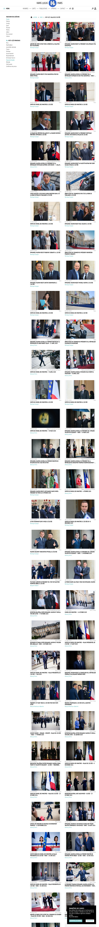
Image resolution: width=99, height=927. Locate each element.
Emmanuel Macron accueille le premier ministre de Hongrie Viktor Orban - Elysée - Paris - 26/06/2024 (79, 854)
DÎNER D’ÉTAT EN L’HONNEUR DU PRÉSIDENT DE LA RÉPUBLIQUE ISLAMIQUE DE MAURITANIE (80, 342)
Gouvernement (9, 53)
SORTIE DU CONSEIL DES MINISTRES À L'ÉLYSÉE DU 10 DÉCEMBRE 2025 (78, 522)
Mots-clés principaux (14, 40)
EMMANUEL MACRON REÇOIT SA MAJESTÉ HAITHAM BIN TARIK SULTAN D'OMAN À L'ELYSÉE (80, 164)
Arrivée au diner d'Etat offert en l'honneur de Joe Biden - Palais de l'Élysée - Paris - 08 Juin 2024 (45, 915)
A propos (53, 9)
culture (8, 36)
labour (7, 32)
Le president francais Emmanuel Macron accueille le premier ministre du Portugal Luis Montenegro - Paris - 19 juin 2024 (80, 885)
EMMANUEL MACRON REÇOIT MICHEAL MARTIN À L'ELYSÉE (79, 283)
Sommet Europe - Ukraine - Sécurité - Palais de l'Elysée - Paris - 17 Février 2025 (45, 734)
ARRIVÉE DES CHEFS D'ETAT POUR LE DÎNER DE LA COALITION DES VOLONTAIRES (44, 44)
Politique (8, 51)
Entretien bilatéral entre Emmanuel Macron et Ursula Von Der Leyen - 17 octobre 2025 (45, 613)
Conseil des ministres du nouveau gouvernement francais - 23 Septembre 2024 (43, 824)
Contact (62, 9)
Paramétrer (90, 921)
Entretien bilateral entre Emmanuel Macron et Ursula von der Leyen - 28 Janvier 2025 (80, 734)
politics (8, 30)
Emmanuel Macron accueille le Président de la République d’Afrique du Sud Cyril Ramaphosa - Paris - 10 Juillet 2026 (80, 75)
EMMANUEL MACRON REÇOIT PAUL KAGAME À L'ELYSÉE (78, 224)
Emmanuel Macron (10, 58)
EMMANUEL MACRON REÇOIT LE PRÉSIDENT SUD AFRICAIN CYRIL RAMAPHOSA (80, 44)
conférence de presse (11, 66)
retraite (8, 62)
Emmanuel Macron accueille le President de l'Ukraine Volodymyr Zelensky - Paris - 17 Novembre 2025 (80, 552)
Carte (34, 9)
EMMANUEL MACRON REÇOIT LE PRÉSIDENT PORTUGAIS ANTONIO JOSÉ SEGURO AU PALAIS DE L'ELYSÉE (78, 133)
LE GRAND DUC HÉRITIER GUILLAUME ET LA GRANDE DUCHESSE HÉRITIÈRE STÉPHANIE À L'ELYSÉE (45, 133)
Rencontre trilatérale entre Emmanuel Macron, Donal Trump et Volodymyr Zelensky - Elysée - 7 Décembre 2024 (45, 764)
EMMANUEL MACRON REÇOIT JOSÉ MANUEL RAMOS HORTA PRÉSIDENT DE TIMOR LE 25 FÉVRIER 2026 (44, 492)
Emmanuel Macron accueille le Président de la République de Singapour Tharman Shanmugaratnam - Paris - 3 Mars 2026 (80, 461)
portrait (8, 28)
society (8, 23)
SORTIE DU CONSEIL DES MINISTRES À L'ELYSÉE (41, 104)
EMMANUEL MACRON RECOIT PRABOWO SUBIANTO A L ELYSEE (45, 252)
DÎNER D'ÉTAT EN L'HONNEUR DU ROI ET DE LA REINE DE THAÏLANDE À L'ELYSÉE (78, 194)
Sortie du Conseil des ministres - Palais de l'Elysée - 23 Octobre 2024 (45, 794)
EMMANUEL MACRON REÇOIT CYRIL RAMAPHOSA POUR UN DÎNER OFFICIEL (44, 75)
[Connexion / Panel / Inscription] (95, 8)
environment (9, 34)
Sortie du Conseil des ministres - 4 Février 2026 (78, 491)
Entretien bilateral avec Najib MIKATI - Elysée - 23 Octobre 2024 (79, 794)
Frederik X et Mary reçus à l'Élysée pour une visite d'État (44, 703)
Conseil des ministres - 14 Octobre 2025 (76, 612)
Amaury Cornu (68, 78)
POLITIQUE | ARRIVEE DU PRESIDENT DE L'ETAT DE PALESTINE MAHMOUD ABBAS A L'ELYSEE (45, 582)
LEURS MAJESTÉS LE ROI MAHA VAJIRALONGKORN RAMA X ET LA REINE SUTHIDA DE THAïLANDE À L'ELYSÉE (45, 194)
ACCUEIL (35, 17)
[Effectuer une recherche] (92, 8)
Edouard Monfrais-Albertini (37, 706)
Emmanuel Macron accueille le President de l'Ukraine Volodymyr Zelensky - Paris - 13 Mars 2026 (80, 431)
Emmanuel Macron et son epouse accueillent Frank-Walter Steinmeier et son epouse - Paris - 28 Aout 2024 (80, 824)
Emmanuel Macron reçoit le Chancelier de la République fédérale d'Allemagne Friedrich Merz (80, 673)
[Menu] (4, 8)
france (7, 49)
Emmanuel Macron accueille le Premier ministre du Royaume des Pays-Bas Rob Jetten (44, 461)
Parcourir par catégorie (12, 17)
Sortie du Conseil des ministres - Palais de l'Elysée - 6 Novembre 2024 (80, 764)
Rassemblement (10, 56)
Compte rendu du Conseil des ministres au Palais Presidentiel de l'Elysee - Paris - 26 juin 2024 (43, 854)
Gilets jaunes (9, 64)
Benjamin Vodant (34, 585)
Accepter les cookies (75, 921)
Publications (43, 9)
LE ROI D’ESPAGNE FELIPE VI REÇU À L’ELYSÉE (41, 521)
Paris (7, 43)
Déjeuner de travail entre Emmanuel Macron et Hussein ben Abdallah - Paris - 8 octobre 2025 (45, 643)
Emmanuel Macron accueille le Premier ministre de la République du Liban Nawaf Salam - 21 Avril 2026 (45, 342)
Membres (25, 9)
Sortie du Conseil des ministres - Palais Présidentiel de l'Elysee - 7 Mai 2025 (45, 673)
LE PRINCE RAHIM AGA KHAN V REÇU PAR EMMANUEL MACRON (80, 582)
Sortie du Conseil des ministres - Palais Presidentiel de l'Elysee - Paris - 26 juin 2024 (45, 885)
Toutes (7, 19)
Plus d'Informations (73, 917)
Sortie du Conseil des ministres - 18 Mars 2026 (43, 431)
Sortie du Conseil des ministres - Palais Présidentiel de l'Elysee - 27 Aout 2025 (80, 643)
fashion (8, 21)
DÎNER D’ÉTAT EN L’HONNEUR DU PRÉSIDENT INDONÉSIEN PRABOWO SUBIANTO (78, 253)
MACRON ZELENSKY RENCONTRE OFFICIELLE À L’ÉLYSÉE (43, 552)
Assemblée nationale (11, 47)
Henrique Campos (34, 47)
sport (7, 25)
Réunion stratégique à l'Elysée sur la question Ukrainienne (77, 703)
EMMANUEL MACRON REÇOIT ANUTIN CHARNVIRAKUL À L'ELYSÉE (43, 283)
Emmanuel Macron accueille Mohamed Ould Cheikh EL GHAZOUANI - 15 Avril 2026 (79, 372)
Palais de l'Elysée (10, 60)
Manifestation (9, 45)
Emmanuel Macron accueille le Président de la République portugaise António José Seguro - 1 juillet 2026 (45, 164)
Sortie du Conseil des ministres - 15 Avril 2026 (43, 372)
